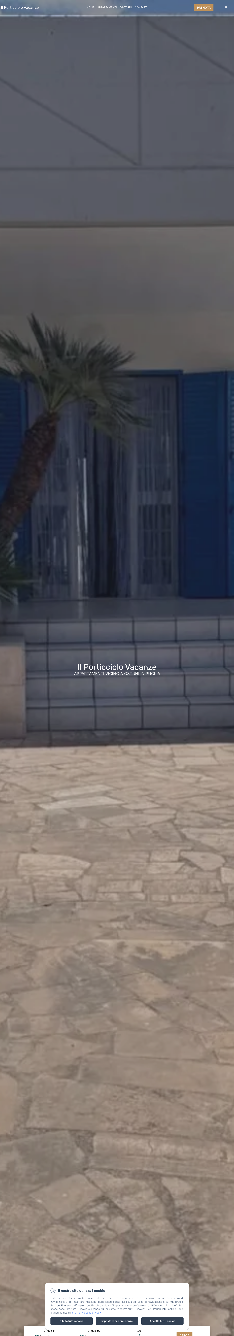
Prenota (204, 7)
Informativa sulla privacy (86, 1312)
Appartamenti (107, 7)
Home (90, 7)
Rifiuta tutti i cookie (71, 1321)
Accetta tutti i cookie (162, 1321)
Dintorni (126, 7)
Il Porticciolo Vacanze (20, 7)
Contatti (141, 7)
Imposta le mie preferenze (117, 1321)
